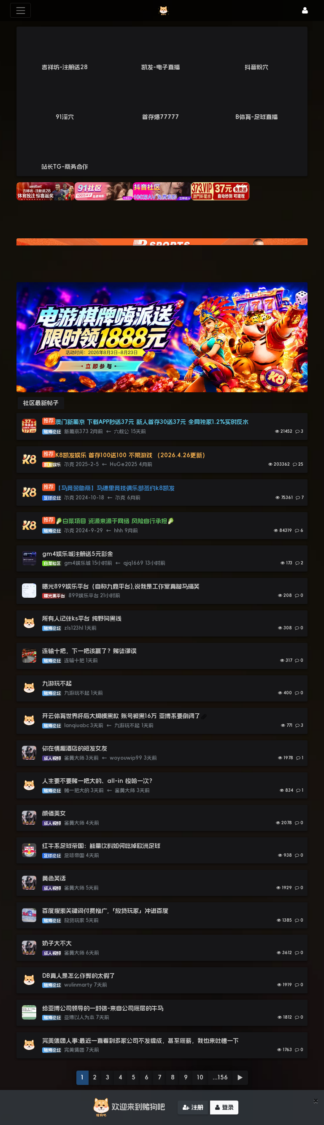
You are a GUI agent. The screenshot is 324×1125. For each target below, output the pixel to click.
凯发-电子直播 (160, 67)
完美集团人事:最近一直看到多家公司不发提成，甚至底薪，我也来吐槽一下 (140, 1041)
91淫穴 (65, 117)
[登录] (305, 10)
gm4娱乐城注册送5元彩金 (77, 554)
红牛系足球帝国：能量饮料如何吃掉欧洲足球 (101, 846)
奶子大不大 (57, 943)
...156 (220, 1077)
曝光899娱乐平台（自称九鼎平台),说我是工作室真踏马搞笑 (121, 586)
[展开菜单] (20, 10)
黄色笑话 (54, 878)
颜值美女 (54, 813)
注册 (196, 1107)
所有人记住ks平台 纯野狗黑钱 (82, 618)
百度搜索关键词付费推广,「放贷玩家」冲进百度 (105, 911)
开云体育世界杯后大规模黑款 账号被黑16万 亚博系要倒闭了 (121, 716)
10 (200, 1077)
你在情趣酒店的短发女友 (74, 748)
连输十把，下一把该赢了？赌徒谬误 (89, 651)
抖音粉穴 (256, 67)
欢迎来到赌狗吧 (138, 1107)
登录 (227, 1107)
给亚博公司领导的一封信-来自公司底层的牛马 (103, 1008)
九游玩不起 (57, 683)
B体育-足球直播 (256, 117)
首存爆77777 (160, 117)
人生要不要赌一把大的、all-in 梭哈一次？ (98, 781)
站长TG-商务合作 (64, 167)
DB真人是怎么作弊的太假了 (78, 976)
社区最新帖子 (41, 403)
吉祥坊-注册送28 (65, 67)
